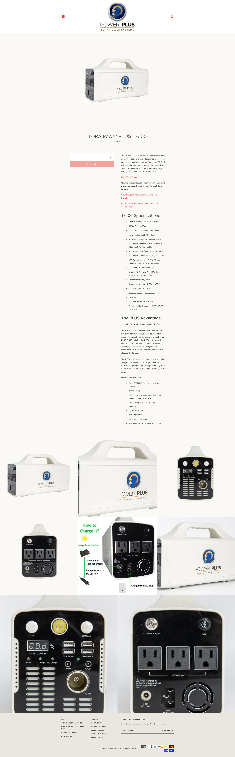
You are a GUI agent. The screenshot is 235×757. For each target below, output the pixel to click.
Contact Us (66, 736)
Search (94, 719)
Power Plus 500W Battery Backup (124, 748)
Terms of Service (99, 734)
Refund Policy (97, 730)
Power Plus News (69, 732)
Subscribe (166, 730)
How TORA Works (129, 177)
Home (63, 719)
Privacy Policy (98, 737)
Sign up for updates (133, 719)
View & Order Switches (71, 723)
